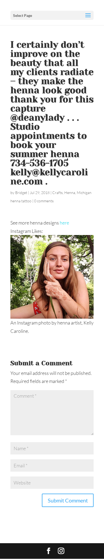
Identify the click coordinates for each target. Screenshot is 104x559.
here (64, 223)
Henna (69, 192)
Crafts (57, 192)
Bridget (21, 192)
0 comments (44, 201)
